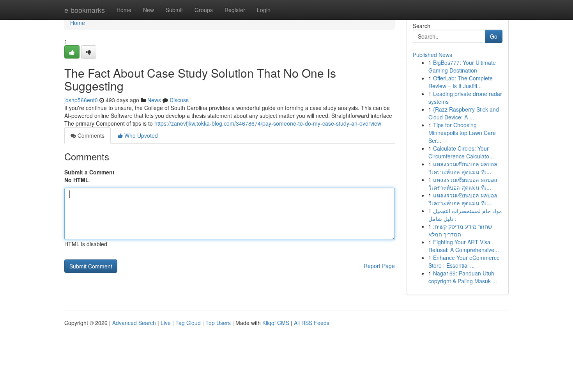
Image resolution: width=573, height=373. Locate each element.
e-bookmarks (84, 10)
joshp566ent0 (81, 100)
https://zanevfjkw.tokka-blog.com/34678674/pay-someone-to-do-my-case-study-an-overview (267, 123)
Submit (174, 10)
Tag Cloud (188, 323)
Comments (90, 135)
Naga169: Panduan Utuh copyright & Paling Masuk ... (462, 277)
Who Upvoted (140, 135)
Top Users (218, 323)
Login (264, 10)
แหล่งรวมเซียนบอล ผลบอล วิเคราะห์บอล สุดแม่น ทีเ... (462, 168)
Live (166, 323)
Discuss (179, 100)
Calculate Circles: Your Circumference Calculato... (461, 152)
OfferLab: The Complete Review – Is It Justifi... (460, 82)
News (154, 100)
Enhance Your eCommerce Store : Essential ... (464, 261)
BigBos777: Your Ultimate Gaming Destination (462, 66)
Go (493, 36)
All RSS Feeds (311, 323)
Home (124, 10)
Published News (432, 55)
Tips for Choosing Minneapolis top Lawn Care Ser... (462, 132)
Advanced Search (134, 323)
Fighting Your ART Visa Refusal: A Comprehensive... (463, 246)
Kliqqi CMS (275, 323)
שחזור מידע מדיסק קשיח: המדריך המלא (460, 230)
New (148, 10)
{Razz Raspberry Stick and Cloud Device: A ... (463, 113)
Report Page (379, 266)
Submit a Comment (89, 172)
